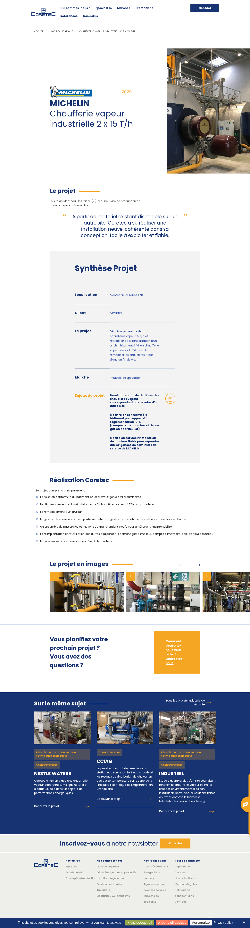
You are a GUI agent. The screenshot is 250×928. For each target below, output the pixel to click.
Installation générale (110, 878)
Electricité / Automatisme (113, 896)
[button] (182, 565)
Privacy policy (223, 922)
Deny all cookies (173, 922)
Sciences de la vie (155, 890)
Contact (205, 8)
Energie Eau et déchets (153, 875)
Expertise (71, 866)
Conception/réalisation (78, 878)
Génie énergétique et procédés (117, 872)
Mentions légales (186, 884)
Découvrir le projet (46, 806)
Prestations (144, 8)
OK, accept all (141, 922)
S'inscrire (175, 843)
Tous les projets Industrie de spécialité (185, 702)
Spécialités (104, 8)
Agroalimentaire (154, 884)
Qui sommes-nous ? (75, 8)
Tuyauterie (104, 890)
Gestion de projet (108, 866)
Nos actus (90, 16)
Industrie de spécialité (151, 899)
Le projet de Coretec (182, 869)
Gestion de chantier (109, 884)
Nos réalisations (61, 31)
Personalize (201, 922)
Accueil (39, 31)
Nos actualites (184, 878)
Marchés (123, 8)
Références (69, 16)
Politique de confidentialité (184, 893)
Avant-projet (73, 872)
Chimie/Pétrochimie (156, 866)
